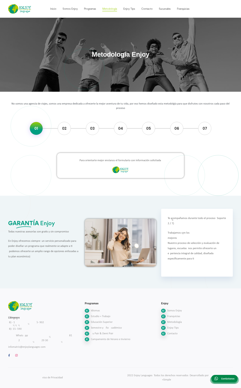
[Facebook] (9, 355)
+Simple (166, 379)
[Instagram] (16, 355)
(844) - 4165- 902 (26, 322)
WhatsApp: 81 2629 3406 (44, 338)
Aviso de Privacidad (52, 377)
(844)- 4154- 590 (15, 329)
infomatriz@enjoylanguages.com (27, 347)
